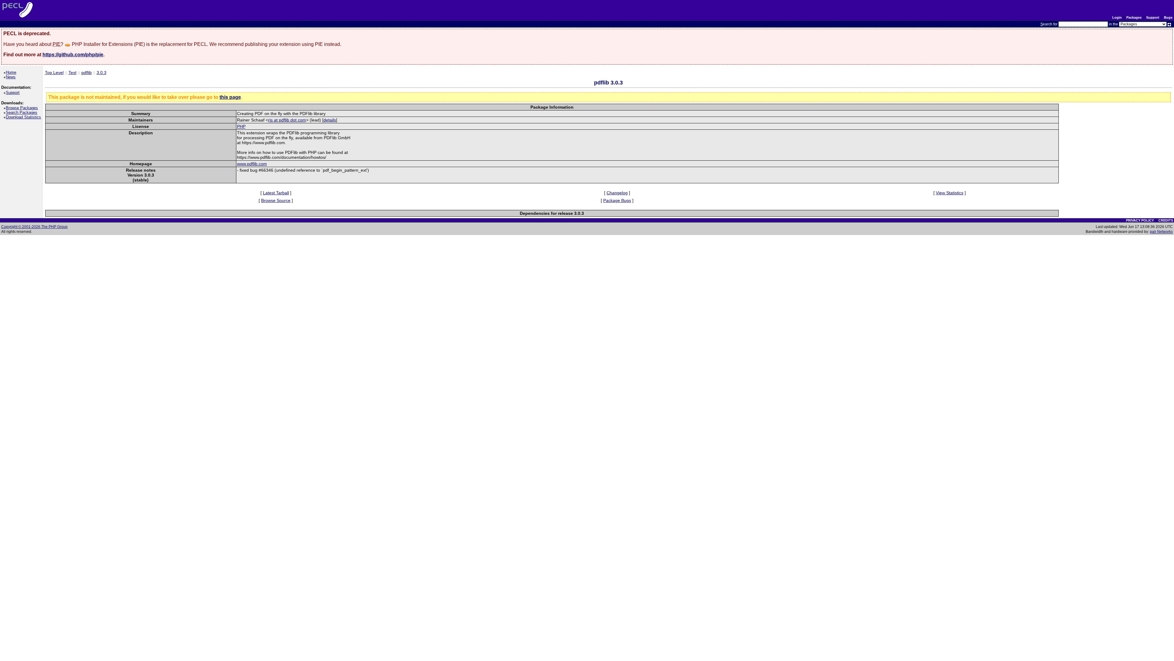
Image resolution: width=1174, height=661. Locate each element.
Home (12, 72)
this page (230, 97)
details (329, 120)
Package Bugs (617, 200)
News (12, 77)
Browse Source (275, 200)
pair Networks (1161, 232)
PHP (241, 126)
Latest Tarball (276, 192)
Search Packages (23, 112)
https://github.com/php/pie (72, 54)
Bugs (1168, 17)
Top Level (54, 72)
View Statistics (949, 192)
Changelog (617, 192)
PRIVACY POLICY (1140, 220)
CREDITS (1165, 220)
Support (1152, 17)
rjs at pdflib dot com (287, 120)
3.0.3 (101, 72)
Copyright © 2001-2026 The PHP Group (34, 227)
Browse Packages (23, 108)
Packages (1134, 17)
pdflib (86, 72)
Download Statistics (24, 117)
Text (72, 72)
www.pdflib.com (252, 163)
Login (1117, 17)
